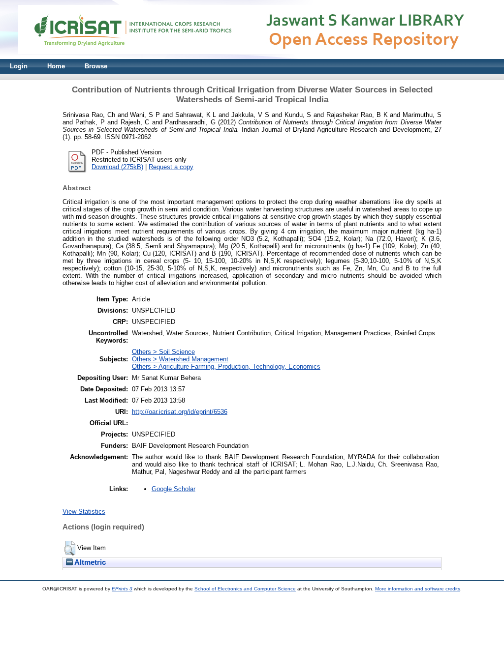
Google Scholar (173, 489)
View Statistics (84, 511)
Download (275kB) (117, 167)
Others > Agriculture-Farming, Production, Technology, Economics (226, 366)
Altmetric (89, 562)
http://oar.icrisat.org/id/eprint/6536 (179, 411)
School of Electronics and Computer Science (245, 588)
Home (56, 66)
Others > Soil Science (163, 351)
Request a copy (171, 167)
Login (19, 66)
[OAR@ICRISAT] (252, 56)
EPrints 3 (122, 588)
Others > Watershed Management (180, 359)
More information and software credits (417, 588)
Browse (96, 66)
